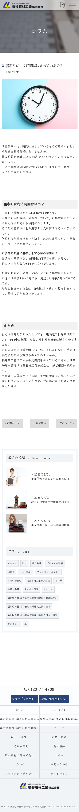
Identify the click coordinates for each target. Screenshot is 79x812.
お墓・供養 (13, 589)
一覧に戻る (39, 423)
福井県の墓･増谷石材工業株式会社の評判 (29, 607)
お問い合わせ (14, 581)
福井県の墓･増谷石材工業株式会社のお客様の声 (32, 598)
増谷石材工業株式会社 (38, 581)
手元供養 (36, 563)
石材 (24, 563)
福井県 (58, 581)
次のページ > (66, 423)
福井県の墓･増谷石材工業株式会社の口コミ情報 (32, 615)
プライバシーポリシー (48, 572)
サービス (48, 589)
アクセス (12, 563)
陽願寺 (11, 572)
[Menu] (72, 5)
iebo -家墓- (26, 572)
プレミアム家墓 (55, 563)
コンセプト (13, 624)
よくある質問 (31, 589)
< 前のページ (12, 423)
